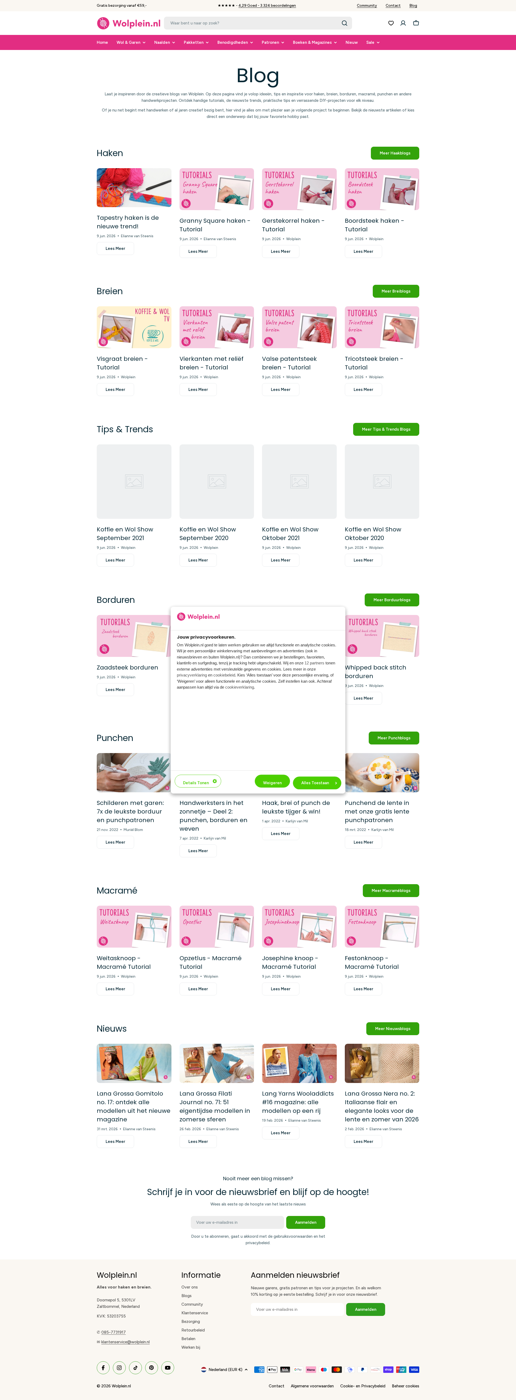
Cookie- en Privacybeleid (362, 1386)
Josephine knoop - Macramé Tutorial (290, 962)
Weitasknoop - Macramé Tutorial (124, 962)
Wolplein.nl (121, 1386)
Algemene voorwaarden (312, 1386)
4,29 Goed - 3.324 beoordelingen (267, 5)
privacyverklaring (192, 675)
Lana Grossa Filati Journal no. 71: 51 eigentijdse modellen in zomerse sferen (215, 1106)
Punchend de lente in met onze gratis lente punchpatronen (377, 811)
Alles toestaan (315, 782)
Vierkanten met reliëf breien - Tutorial (211, 363)
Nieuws (112, 1029)
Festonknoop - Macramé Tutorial (372, 962)
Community (367, 5)
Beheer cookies (405, 1386)
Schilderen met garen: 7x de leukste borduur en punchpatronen (130, 811)
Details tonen (196, 782)
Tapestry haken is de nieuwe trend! (128, 222)
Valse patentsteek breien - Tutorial (289, 363)
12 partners (314, 663)
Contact (393, 5)
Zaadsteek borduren (127, 667)
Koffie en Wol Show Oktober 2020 (373, 533)
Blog (413, 5)
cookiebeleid (224, 675)
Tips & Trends (125, 429)
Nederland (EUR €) (225, 1369)
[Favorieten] (391, 23)
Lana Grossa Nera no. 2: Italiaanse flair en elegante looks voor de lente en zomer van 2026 (382, 1106)
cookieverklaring (239, 687)
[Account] (403, 23)
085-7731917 (113, 1332)
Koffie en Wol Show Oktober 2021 (290, 533)
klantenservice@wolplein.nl (125, 1342)
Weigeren (272, 782)
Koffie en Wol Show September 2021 (125, 533)
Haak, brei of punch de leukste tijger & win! (296, 807)
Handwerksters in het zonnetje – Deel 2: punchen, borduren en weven (214, 816)
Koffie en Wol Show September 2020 (208, 533)
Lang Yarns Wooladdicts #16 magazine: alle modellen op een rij (298, 1102)
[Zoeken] (344, 23)
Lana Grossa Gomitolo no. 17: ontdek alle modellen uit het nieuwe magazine (133, 1106)
